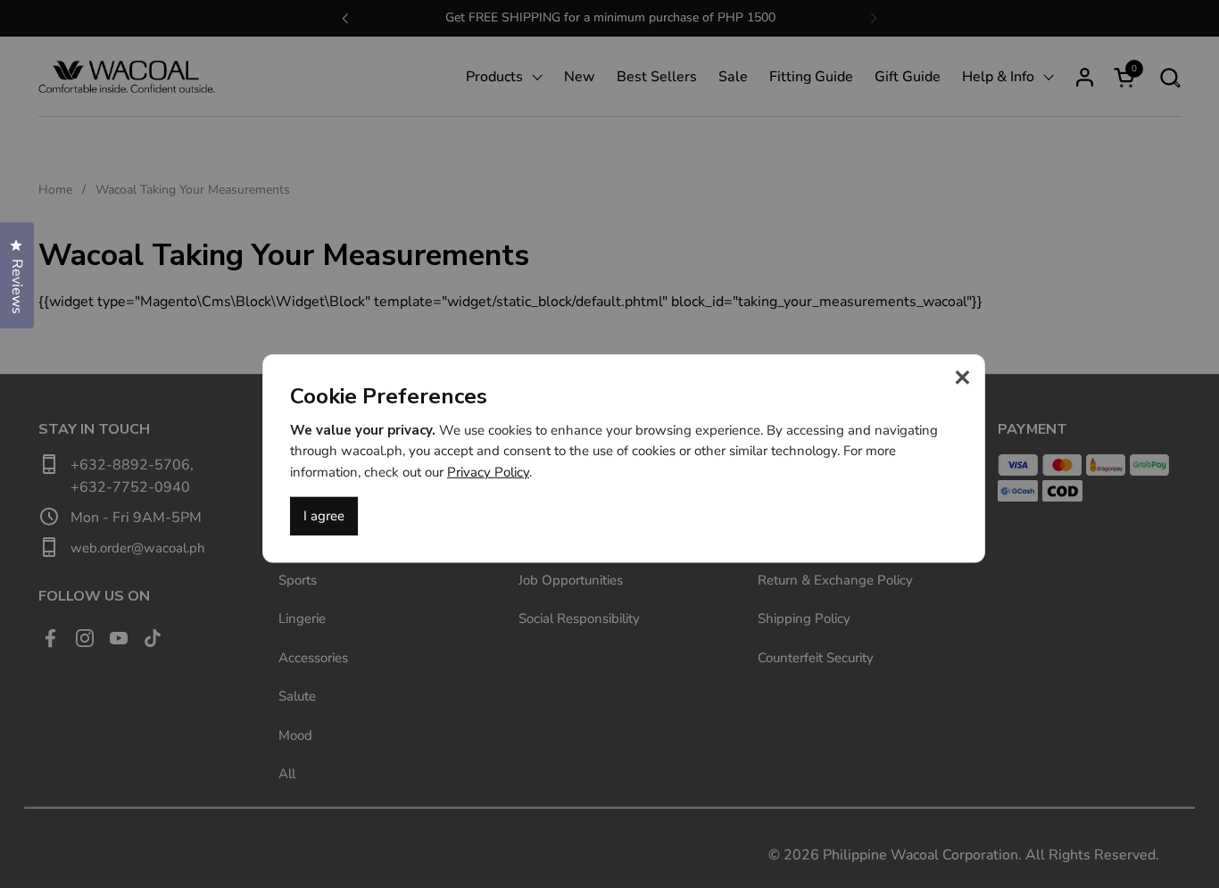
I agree (323, 516)
